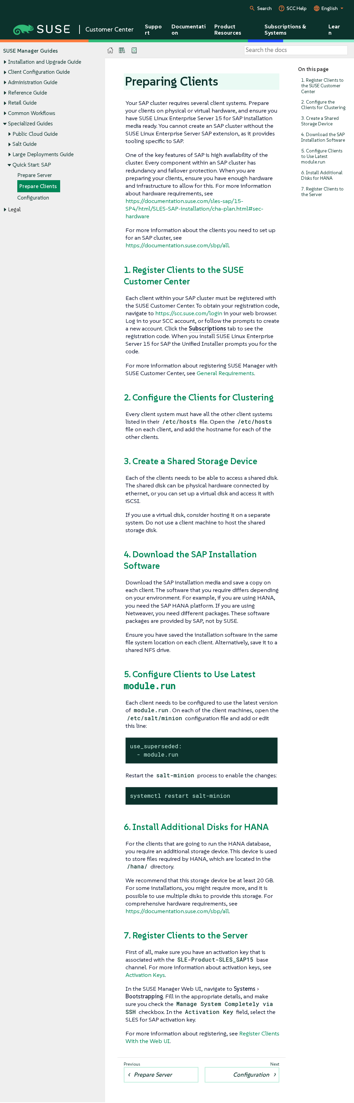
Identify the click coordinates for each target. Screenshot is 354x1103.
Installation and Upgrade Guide (44, 62)
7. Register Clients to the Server (322, 191)
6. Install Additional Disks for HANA (322, 175)
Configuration (33, 197)
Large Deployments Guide (43, 154)
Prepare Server (34, 175)
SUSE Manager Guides (30, 50)
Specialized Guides (30, 123)
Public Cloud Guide (35, 134)
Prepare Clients (38, 186)
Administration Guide (32, 82)
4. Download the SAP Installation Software (323, 137)
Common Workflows (31, 113)
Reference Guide (27, 92)
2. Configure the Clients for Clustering (323, 105)
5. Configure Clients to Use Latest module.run (321, 156)
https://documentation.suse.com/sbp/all (177, 245)
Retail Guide (22, 102)
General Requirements (225, 373)
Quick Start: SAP (31, 164)
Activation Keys (145, 975)
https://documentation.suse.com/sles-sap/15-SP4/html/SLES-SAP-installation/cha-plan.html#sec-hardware (194, 208)
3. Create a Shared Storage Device (320, 121)
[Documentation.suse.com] (110, 50)
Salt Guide (24, 144)
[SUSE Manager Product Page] (122, 50)
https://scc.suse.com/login (188, 313)
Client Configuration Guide (39, 72)
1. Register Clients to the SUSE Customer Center (322, 85)
